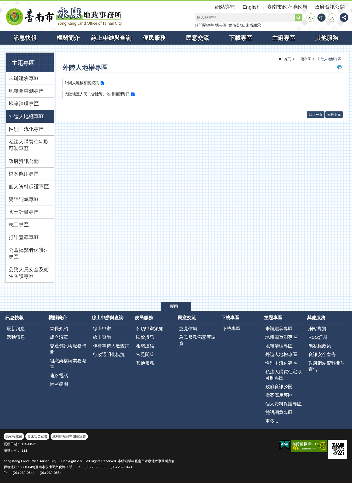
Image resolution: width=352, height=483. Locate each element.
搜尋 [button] (298, 17)
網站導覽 (225, 7)
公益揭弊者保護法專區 (29, 253)
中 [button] (321, 17)
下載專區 (240, 37)
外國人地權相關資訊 (81, 83)
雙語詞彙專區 (24, 199)
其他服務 (326, 37)
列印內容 (340, 67)
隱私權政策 (319, 345)
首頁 (287, 59)
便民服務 (154, 37)
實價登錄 (236, 25)
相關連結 (145, 345)
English (251, 7)
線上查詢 (102, 337)
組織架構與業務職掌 (68, 363)
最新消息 (16, 328)
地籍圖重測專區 (26, 91)
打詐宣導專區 (24, 237)
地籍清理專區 (24, 103)
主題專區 (283, 37)
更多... (271, 421)
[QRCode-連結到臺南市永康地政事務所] (337, 449)
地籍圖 (221, 25)
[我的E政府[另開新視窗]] (284, 445)
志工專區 (19, 224)
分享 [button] (344, 17)
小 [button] (310, 17)
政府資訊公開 (330, 7)
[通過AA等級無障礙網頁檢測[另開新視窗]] (309, 446)
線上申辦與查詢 (111, 37)
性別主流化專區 (26, 129)
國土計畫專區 (24, 212)
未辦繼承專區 (24, 78)
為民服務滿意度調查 (197, 340)
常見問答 (145, 354)
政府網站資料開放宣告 (326, 366)
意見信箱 (188, 328)
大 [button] (332, 17)
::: (5, 3)
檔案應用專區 (24, 174)
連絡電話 (59, 375)
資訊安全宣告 (322, 354)
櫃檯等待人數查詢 (111, 345)
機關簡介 (68, 37)
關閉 (174, 306)
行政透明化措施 (109, 354)
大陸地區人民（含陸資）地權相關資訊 (97, 94)
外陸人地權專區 (26, 116)
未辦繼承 (253, 25)
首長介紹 (59, 328)
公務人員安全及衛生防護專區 (29, 273)
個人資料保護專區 (29, 186)
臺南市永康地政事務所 (63, 16)
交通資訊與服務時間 (68, 349)
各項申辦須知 (149, 328)
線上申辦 (102, 328)
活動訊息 (16, 337)
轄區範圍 (59, 384)
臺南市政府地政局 (287, 7)
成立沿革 (59, 337)
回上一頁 (315, 114)
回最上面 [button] (334, 114)
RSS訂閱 (317, 337)
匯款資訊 (145, 337)
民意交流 (197, 37)
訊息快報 (25, 37)
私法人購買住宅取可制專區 (29, 145)
